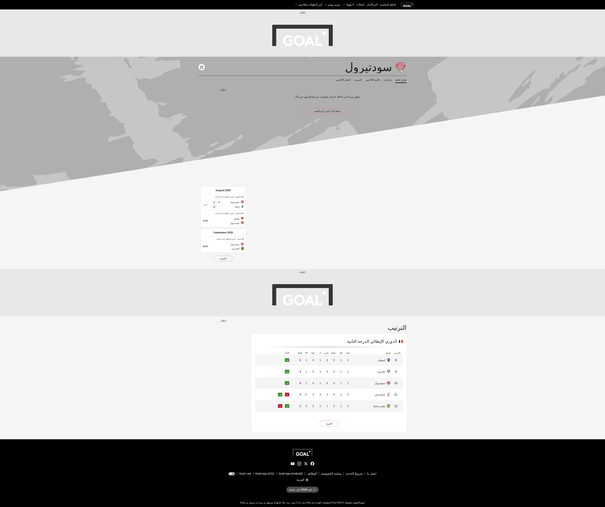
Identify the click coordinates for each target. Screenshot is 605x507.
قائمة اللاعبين (373, 79)
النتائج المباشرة (388, 4)
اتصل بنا (371, 473)
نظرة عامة (400, 79)
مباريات (387, 79)
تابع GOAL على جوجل (300, 489)
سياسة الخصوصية (331, 473)
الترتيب (358, 79)
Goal (334, 502)
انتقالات (360, 4)
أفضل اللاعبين (343, 79)
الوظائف (312, 473)
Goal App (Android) (291, 473)
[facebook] (312, 464)
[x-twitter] (305, 464)
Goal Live (245, 473)
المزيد (223, 258)
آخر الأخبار (372, 4)
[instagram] (299, 464)
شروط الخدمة (354, 473)
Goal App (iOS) (264, 473)
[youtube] (292, 464)
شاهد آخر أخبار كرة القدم (327, 111)
